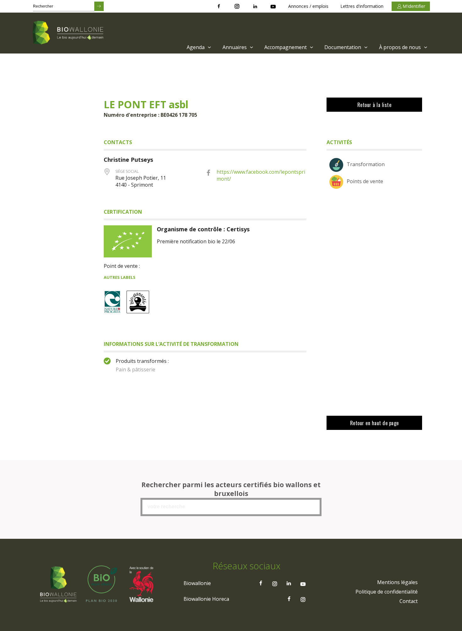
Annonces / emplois (308, 6)
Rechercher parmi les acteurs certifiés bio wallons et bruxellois (231, 489)
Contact (408, 601)
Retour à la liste (374, 105)
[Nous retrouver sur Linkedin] (255, 6)
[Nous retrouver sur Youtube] (273, 6)
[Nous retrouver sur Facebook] (219, 6)
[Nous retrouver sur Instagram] (237, 6)
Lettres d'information (361, 6)
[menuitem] (198, 47)
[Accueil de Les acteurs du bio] (69, 33)
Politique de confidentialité (386, 591)
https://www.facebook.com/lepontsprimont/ (261, 175)
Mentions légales (397, 582)
